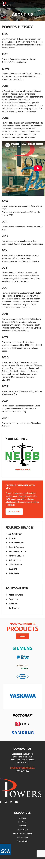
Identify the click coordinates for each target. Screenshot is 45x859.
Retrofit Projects (16, 547)
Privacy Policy (23, 841)
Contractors (14, 608)
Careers (22, 826)
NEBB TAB (13, 569)
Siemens (22, 818)
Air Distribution (15, 534)
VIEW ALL (22, 636)
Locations (22, 822)
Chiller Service (15, 564)
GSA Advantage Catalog (22, 833)
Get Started (14, 511)
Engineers (13, 599)
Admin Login (22, 837)
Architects (13, 603)
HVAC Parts (14, 573)
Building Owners (16, 595)
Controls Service (16, 556)
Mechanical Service (17, 551)
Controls (12, 538)
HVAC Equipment (16, 543)
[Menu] (41, 4)
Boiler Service (15, 560)
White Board (22, 829)
